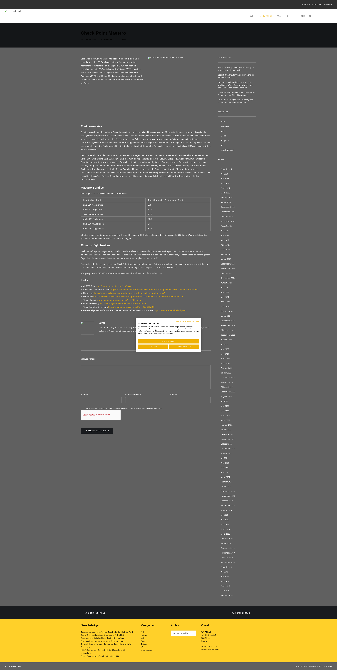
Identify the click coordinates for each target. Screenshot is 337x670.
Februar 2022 (226, 425)
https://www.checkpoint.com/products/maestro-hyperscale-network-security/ (129, 293)
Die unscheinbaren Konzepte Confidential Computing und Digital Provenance (236, 93)
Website (173, 394)
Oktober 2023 (227, 330)
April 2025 (225, 245)
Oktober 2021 (227, 444)
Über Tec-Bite (305, 4)
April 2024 (225, 301)
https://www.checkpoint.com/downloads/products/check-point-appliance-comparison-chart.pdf (154, 289)
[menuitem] (305, 4)
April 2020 (225, 529)
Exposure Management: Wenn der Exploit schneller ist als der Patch (236, 68)
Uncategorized (227, 150)
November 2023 (228, 325)
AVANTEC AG (206, 632)
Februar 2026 (226, 197)
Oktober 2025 (227, 216)
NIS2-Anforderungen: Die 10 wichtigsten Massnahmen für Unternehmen (235, 101)
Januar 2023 (226, 373)
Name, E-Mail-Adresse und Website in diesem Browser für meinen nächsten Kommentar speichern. (123, 408)
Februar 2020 (226, 538)
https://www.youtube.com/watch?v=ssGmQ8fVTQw (131, 307)
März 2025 (225, 249)
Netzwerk (266, 16)
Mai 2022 (225, 410)
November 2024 (228, 268)
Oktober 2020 (227, 500)
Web (252, 16)
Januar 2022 (226, 429)
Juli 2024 (224, 287)
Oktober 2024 (227, 273)
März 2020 (225, 534)
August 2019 (226, 567)
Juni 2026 (225, 178)
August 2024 (226, 283)
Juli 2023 (224, 344)
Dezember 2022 (228, 377)
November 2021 (228, 439)
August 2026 (226, 169)
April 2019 (225, 586)
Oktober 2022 (227, 387)
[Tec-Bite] (15, 16)
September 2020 (228, 505)
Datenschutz (317, 4)
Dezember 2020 (228, 491)
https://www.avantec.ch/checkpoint (170, 310)
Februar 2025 (226, 254)
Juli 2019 (224, 572)
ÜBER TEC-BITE (302, 666)
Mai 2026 (225, 183)
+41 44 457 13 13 (210, 646)
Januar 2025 (226, 259)
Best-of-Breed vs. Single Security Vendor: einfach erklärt (236, 76)
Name (84, 394)
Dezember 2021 (228, 434)
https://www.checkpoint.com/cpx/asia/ (113, 286)
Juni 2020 (225, 519)
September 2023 (228, 335)
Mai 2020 (225, 524)
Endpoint (306, 16)
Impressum (328, 4)
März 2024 (225, 306)
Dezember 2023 (228, 320)
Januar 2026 (226, 202)
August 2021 (226, 453)
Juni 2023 (225, 349)
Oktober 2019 (227, 557)
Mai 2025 (225, 240)
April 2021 (225, 472)
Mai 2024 (225, 297)
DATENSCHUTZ (315, 666)
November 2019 (228, 553)
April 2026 (225, 188)
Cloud (291, 16)
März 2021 (225, 477)
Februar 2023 (226, 368)
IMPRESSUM (327, 666)
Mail (280, 16)
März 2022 (225, 420)
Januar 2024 (226, 316)
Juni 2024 (225, 292)
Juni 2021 (225, 463)
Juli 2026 (224, 174)
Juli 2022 (224, 401)
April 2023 (225, 358)
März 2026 (225, 192)
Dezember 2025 (228, 207)
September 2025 (228, 221)
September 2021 (228, 448)
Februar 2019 (226, 595)
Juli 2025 (224, 230)
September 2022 (228, 391)
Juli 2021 (224, 458)
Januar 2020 (226, 543)
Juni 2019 (225, 576)
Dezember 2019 (228, 548)
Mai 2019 (225, 581)
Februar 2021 (226, 481)
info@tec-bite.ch (212, 649)
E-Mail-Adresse (133, 394)
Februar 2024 (226, 311)
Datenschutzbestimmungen (187, 321)
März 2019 (225, 590)
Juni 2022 (225, 406)
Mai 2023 (225, 354)
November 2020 (228, 496)
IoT (319, 16)
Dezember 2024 (228, 264)
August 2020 (226, 510)
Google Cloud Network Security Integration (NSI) (100, 656)
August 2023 (226, 339)
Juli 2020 (224, 515)
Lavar (123, 39)
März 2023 (225, 363)
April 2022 (225, 415)
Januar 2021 (226, 486)
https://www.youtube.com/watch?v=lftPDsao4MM (123, 303)
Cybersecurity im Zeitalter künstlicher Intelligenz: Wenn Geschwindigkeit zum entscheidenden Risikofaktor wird (235, 85)
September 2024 (228, 278)
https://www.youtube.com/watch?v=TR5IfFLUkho (119, 300)
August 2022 (226, 396)
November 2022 (228, 382)
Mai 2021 (225, 467)
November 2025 (228, 211)
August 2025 (226, 226)
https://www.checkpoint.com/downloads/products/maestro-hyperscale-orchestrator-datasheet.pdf (138, 296)
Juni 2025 (225, 235)
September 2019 (228, 562)
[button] (327, 16)
